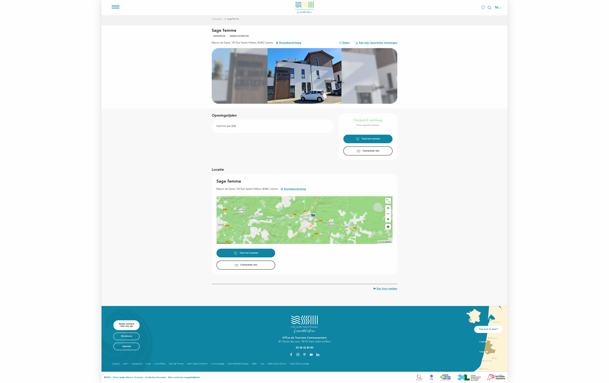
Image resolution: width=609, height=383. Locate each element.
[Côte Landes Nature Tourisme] (304, 7)
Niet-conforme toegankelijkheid (184, 377)
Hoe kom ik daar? (488, 329)
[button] (489, 8)
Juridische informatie (155, 377)
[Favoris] (483, 7)
